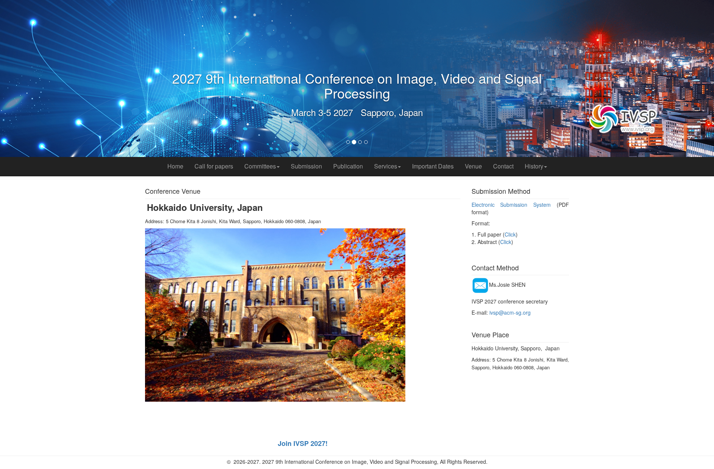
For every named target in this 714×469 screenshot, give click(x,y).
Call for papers (213, 166)
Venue (473, 166)
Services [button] (385, 166)
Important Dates (433, 166)
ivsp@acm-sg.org (510, 312)
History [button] (534, 166)
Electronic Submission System (511, 204)
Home (175, 166)
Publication (348, 166)
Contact (503, 166)
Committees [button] (260, 166)
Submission (306, 166)
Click (510, 234)
